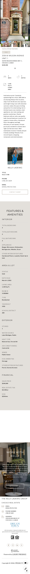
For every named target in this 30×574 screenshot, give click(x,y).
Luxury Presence (19, 554)
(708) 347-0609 (7, 180)
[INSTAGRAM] (12, 545)
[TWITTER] (21, 545)
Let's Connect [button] (15, 486)
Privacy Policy (22, 563)
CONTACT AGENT (15, 192)
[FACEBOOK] (8, 545)
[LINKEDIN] (17, 545)
